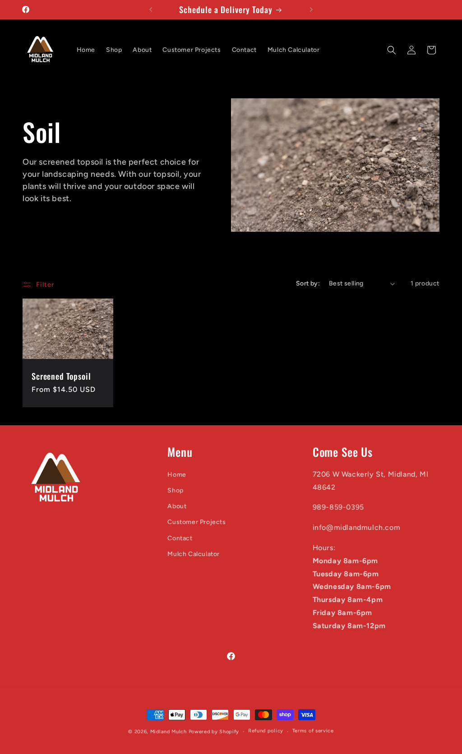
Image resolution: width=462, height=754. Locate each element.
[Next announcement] (311, 9)
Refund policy (265, 731)
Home (176, 474)
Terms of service (313, 731)
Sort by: (308, 283)
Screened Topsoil (61, 376)
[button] (392, 50)
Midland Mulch (169, 732)
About (176, 506)
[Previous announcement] (151, 9)
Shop (175, 490)
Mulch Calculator (193, 554)
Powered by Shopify (214, 732)
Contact (179, 538)
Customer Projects (196, 522)
